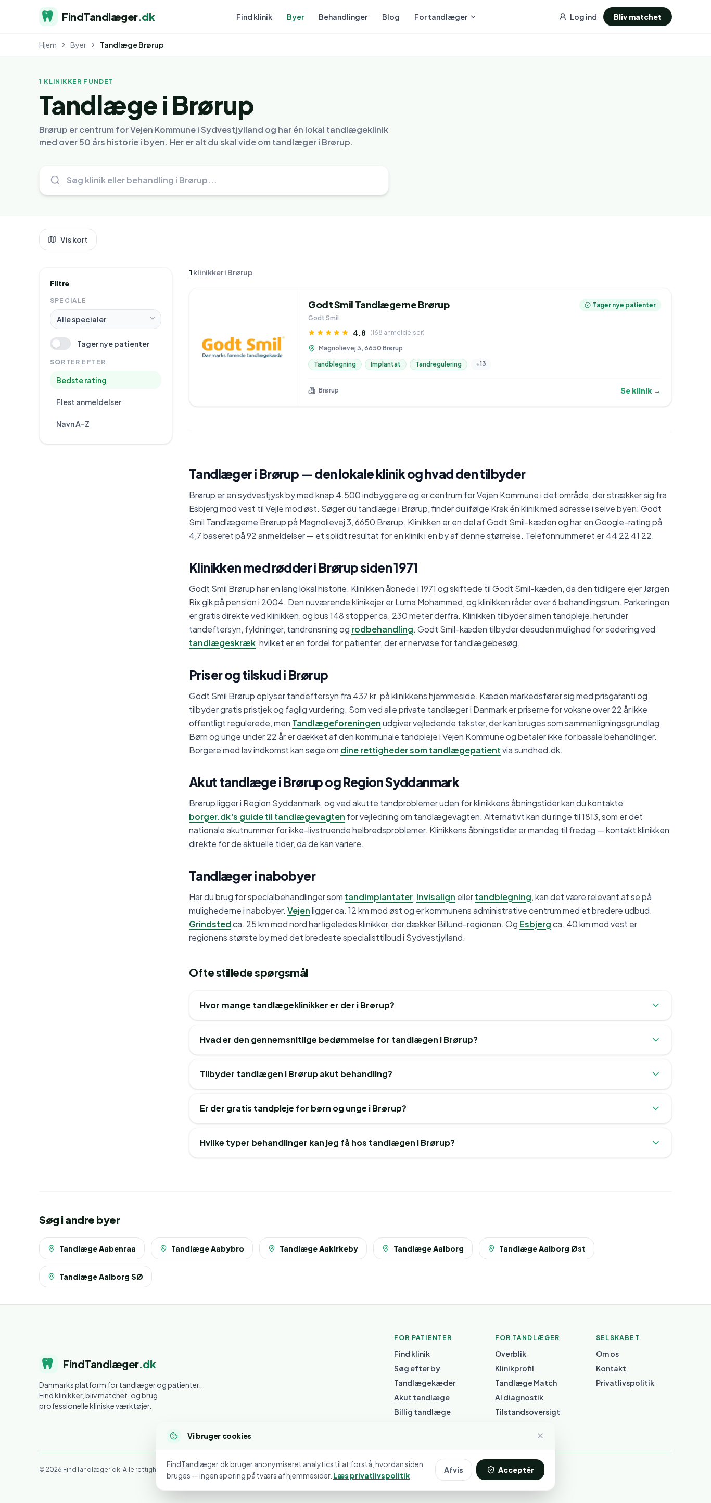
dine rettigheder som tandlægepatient (420, 749)
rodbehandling (382, 629)
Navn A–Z (73, 423)
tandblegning (503, 896)
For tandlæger (440, 16)
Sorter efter (78, 362)
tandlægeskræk (222, 642)
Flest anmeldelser (88, 402)
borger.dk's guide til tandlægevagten (267, 816)
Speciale (68, 301)
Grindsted (210, 923)
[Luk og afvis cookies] (540, 1436)
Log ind (583, 16)
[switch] (60, 343)
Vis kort (74, 239)
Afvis (453, 1469)
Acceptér (516, 1469)
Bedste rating (81, 380)
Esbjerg (535, 923)
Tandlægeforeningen (336, 722)
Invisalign (435, 896)
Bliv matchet (638, 16)
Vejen (298, 910)
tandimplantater (379, 896)
